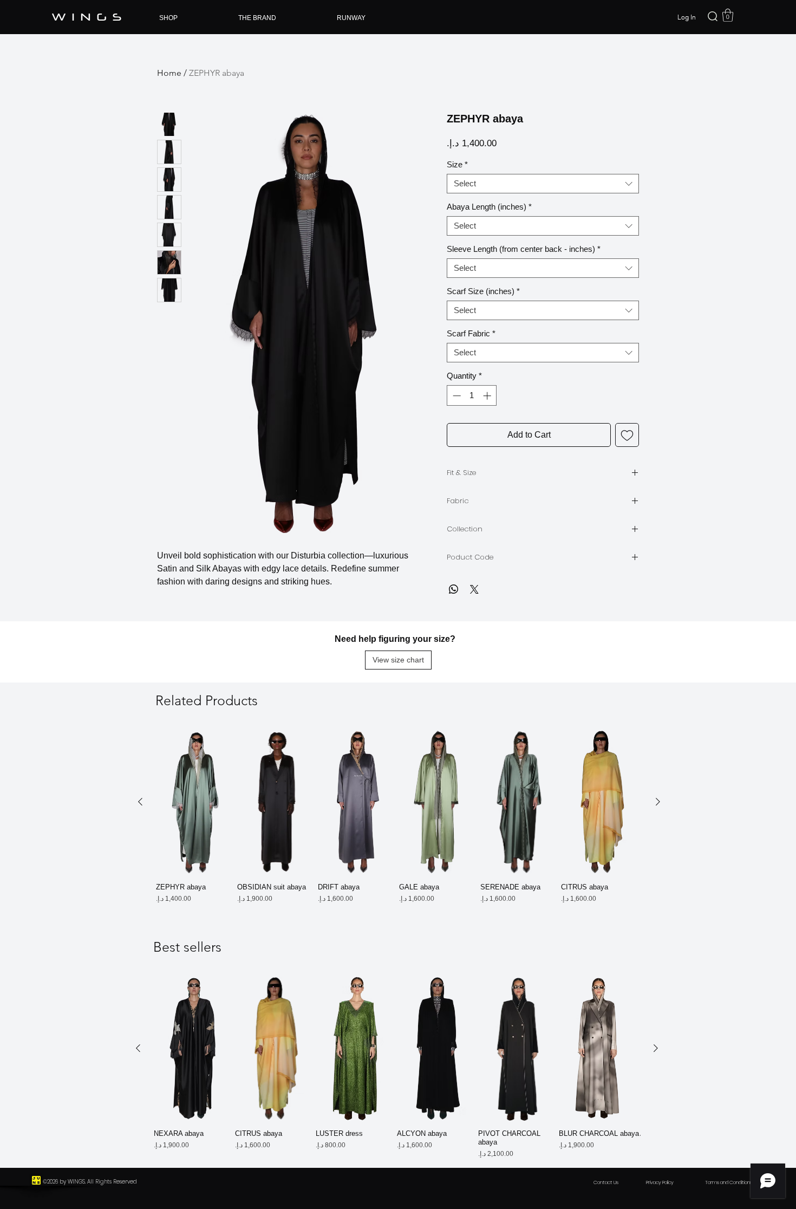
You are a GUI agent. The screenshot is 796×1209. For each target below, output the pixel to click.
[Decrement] (455, 396)
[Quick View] (196, 802)
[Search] (712, 16)
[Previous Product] (140, 801)
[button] (727, 15)
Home (169, 73)
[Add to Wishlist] (627, 435)
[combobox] (543, 183)
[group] (399, 817)
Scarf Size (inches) (483, 291)
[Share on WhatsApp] (453, 589)
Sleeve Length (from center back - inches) (524, 248)
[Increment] (488, 396)
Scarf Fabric (471, 333)
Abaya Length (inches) (489, 206)
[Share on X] (474, 589)
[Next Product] (657, 801)
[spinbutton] (472, 396)
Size (457, 164)
